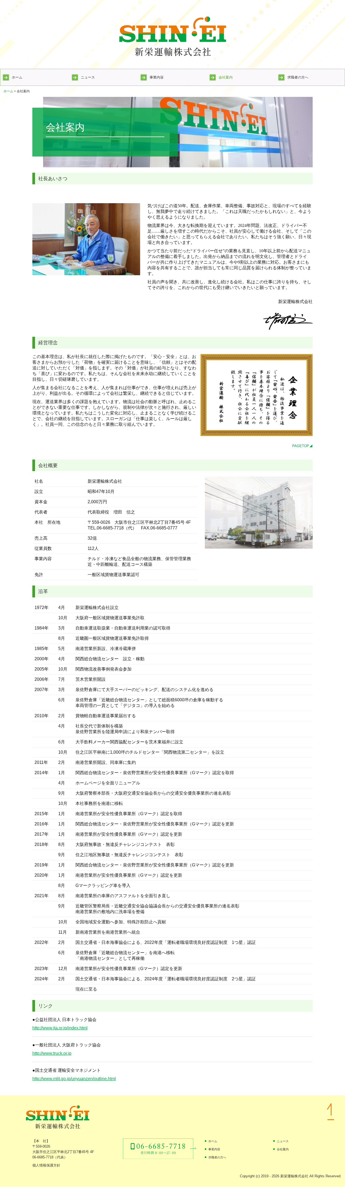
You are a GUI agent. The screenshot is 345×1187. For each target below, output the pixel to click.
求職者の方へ (297, 77)
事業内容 (157, 77)
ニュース (88, 77)
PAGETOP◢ (302, 446)
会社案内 (226, 77)
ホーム (17, 77)
